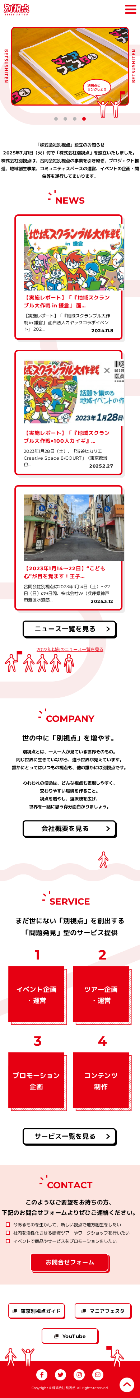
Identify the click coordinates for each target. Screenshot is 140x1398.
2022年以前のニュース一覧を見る (70, 649)
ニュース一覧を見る (65, 629)
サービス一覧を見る (65, 1136)
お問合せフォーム (70, 1262)
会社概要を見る (65, 829)
